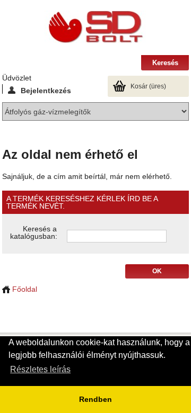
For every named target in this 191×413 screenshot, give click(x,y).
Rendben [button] (95, 399)
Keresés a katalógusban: (33, 232)
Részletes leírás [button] (40, 369)
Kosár (148, 86)
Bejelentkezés (46, 90)
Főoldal (23, 289)
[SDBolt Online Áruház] (95, 27)
